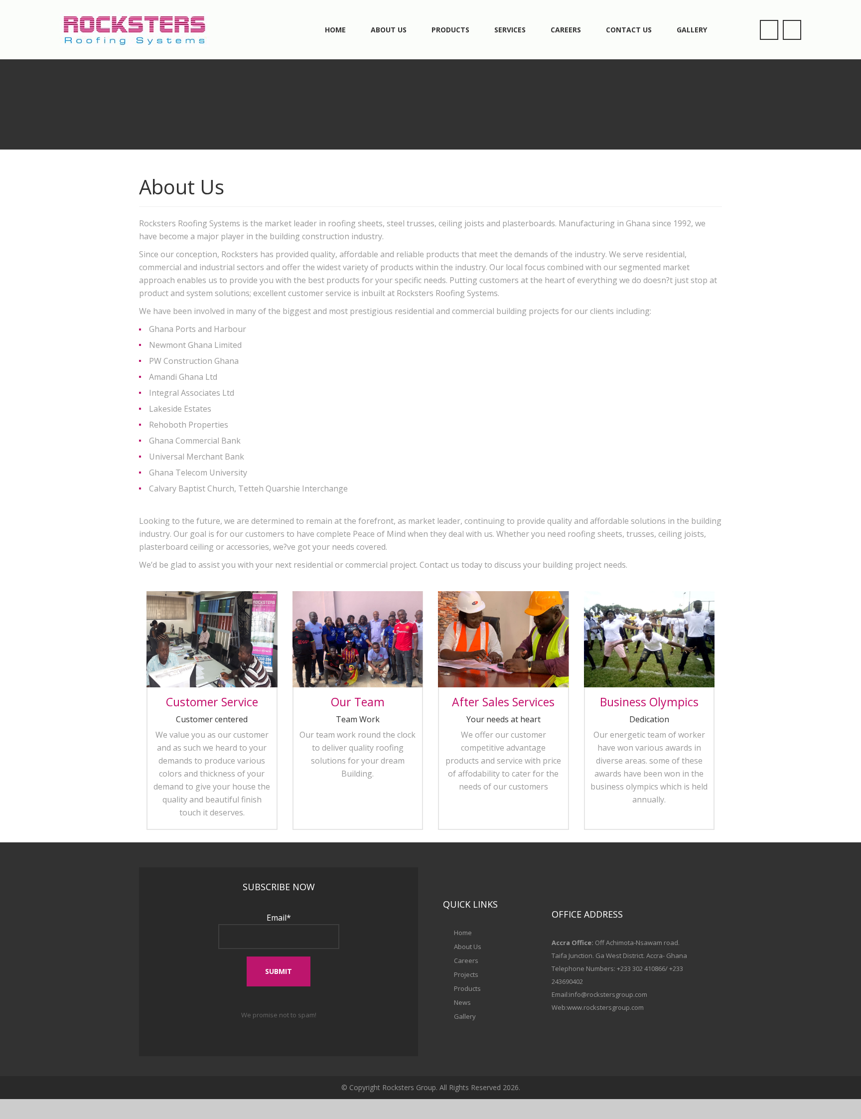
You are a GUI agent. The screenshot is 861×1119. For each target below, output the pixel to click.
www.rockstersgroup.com (605, 1007)
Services (510, 29)
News (462, 1002)
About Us (389, 29)
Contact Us (629, 29)
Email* (279, 917)
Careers (566, 29)
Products (450, 29)
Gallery (692, 29)
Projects (466, 974)
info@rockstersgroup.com (608, 994)
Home (335, 29)
